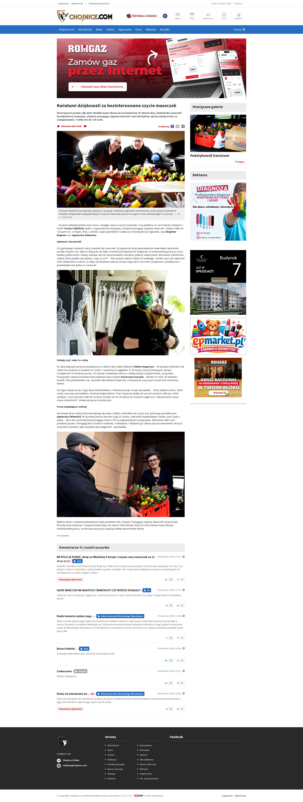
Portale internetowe (153, 795)
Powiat (110, 754)
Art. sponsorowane (149, 778)
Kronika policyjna (116, 764)
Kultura (143, 754)
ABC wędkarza (147, 759)
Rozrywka (144, 750)
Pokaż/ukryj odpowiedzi (70, 579)
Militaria (144, 769)
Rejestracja (77, 3)
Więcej (241, 162)
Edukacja (111, 759)
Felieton (111, 778)
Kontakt (165, 29)
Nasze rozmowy (115, 769)
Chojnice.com (66, 29)
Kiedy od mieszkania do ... (75, 693)
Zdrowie (111, 773)
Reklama (151, 29)
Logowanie (63, 3)
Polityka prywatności (99, 3)
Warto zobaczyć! (148, 764)
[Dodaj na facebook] (172, 126)
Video (99, 29)
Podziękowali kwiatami (209, 155)
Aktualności (113, 745)
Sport (110, 750)
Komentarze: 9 (70, 547)
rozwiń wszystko (97, 547)
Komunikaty (146, 745)
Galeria (110, 29)
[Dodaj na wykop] (176, 126)
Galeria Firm (146, 773)
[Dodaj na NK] (182, 126)
